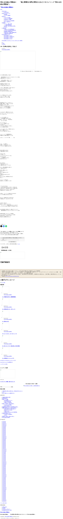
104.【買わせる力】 (5, 321)
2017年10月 (4, 451)
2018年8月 (4, 440)
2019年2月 (4, 434)
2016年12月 (4, 461)
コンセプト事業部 (7, 15)
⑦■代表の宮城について (6, 413)
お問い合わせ (6, 12)
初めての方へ (4, 11)
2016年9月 (4, 465)
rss (2, 42)
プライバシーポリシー (6, 509)
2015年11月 (4, 475)
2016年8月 (4, 466)
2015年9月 (4, 477)
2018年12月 (4, 436)
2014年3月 (4, 496)
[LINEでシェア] (6, 226)
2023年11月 (4, 423)
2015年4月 (4, 483)
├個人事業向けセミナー (8, 400)
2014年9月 (4, 490)
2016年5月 (4, 469)
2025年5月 (4, 422)
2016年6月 (4, 468)
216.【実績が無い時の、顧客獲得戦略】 (9, 296)
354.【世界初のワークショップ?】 (8, 358)
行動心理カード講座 (7, 19)
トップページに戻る (3, 364)
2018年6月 (4, 442)
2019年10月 (4, 425)
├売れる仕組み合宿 (7, 401)
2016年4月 (4, 470)
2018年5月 (4, 443)
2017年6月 (4, 455)
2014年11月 (4, 488)
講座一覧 (3, 16)
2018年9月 (4, 439)
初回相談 (5, 14)
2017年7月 (4, 454)
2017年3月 (4, 458)
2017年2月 (4, 459)
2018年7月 (4, 441)
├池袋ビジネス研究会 (8, 402)
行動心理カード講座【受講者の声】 (10, 32)
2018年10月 (4, 438)
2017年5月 (4, 456)
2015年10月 (4, 476)
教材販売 (3, 22)
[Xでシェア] (1, 226)
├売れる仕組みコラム (8, 405)
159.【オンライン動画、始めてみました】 (7, 381)
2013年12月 (4, 500)
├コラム (5, 415)
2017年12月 (4, 449)
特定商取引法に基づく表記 (7, 510)
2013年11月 (4, 501)
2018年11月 (4, 437)
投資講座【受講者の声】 (8, 31)
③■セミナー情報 (5, 399)
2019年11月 (4, 424)
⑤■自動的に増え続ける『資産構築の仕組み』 (10, 406)
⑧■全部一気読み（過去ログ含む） (8, 416)
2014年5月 (4, 494)
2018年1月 (4, 448)
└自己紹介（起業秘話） (8, 414)
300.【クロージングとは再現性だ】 (6, 362)
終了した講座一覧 (7, 21)
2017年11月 (4, 450)
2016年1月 (4, 473)
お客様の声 (4, 28)
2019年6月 (4, 430)
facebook (3, 44)
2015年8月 (4, 478)
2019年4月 (4, 432)
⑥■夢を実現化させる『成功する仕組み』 (9, 407)
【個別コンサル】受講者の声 (9, 29)
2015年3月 (4, 484)
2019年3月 (4, 433)
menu (1, 9)
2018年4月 (4, 444)
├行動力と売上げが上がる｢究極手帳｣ (10, 412)
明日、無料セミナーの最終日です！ (8, 393)
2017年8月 (4, 453)
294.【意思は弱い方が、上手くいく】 (8, 309)
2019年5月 (4, 431)
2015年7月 (4, 479)
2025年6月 (4, 421)
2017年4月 (4, 457)
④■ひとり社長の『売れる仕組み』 (8, 403)
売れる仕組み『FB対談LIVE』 (9, 36)
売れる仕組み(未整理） (6, 49)
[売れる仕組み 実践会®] (6, 7)
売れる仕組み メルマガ (8, 38)
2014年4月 (4, 495)
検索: (1, 386)
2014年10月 (4, 489)
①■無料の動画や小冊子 (6, 397)
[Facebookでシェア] (4, 226)
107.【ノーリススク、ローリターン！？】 (9, 333)
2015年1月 (4, 486)
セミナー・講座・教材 (8, 23)
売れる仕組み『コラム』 (8, 35)
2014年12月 (4, 487)
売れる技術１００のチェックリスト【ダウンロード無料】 (12, 40)
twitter (3, 43)
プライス (5, 27)
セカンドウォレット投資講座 (9, 20)
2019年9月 (4, 426)
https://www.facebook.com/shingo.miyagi (12, 276)
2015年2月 (4, 485)
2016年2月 (4, 472)
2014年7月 (4, 492)
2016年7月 (4, 467)
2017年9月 (4, 452)
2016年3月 (4, 471)
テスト (3, 392)
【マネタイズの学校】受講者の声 (10, 30)
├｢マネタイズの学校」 (8, 404)
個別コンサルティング (6, 13)
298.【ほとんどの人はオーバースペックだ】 (8, 360)
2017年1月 (4, 460)
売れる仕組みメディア (6, 34)
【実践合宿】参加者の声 (8, 33)
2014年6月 (4, 493)
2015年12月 (4, 474)
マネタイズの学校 (7, 17)
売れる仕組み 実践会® (5, 512)
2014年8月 (4, 491)
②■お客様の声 (4, 398)
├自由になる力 (6, 411)
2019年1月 (4, 435)
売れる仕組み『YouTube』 (8, 37)
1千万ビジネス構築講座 (8, 18)
